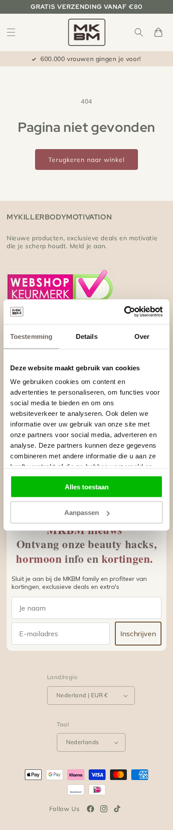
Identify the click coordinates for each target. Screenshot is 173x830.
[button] (11, 32)
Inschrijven (138, 633)
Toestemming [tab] (31, 336)
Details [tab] (87, 336)
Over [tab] (141, 336)
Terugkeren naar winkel (86, 160)
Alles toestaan (87, 486)
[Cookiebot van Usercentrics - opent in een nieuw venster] (124, 312)
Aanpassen (81, 512)
